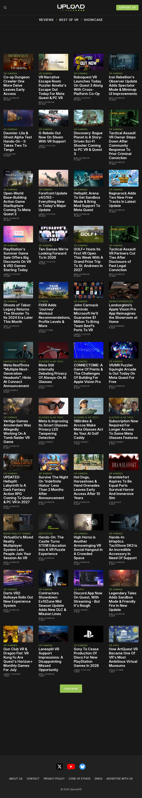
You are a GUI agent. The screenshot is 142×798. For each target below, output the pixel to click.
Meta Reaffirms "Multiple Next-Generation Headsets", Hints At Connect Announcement (17, 375)
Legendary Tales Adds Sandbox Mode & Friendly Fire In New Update (122, 601)
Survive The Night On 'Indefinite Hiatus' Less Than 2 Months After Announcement (53, 487)
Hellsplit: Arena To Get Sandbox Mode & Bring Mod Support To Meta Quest (87, 201)
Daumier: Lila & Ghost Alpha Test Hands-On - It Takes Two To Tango (17, 141)
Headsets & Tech (14, 361)
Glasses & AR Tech (51, 361)
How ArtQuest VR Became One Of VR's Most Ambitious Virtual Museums (123, 657)
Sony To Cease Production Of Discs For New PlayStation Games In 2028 (86, 657)
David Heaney (10, 390)
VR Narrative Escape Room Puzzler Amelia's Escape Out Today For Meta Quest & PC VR (52, 87)
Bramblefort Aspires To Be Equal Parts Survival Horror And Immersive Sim (121, 487)
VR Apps (79, 589)
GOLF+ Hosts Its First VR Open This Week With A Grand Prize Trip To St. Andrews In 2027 (88, 259)
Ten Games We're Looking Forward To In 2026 (53, 253)
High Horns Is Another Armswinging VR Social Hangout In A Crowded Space (88, 547)
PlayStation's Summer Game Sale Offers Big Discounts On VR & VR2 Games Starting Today (17, 259)
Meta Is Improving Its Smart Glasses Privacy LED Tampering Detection (53, 429)
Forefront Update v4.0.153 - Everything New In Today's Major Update (53, 201)
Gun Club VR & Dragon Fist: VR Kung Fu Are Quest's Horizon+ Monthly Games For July (18, 659)
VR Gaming (10, 73)
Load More (71, 688)
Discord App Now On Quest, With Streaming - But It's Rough (88, 599)
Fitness (43, 301)
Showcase (93, 20)
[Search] (5, 7)
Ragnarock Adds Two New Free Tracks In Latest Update (122, 199)
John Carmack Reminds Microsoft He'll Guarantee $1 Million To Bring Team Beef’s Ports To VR (86, 317)
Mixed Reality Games (17, 533)
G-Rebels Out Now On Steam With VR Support (52, 137)
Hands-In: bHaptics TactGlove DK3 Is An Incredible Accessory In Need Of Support (123, 547)
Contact (33, 778)
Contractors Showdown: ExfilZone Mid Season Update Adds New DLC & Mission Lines (52, 603)
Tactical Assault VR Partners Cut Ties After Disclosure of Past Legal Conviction (122, 259)
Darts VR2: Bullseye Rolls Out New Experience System (18, 599)
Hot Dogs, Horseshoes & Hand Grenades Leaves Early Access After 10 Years (87, 487)
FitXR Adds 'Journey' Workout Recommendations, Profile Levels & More (55, 315)
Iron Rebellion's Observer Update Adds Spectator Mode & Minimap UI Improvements (123, 85)
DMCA (98, 778)
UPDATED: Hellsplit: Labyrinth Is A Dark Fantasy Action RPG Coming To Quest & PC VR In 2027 (17, 489)
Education (45, 533)
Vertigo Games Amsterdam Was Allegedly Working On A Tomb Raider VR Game (17, 431)
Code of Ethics (80, 778)
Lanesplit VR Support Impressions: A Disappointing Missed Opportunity (51, 659)
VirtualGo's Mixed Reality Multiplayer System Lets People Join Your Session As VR (18, 547)
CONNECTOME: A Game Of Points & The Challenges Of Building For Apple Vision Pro (88, 373)
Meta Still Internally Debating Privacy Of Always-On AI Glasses (53, 373)
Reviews (46, 20)
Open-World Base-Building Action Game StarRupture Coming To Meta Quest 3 (17, 203)
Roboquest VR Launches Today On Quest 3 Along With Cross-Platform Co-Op (88, 85)
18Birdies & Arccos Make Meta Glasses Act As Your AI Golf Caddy (88, 429)
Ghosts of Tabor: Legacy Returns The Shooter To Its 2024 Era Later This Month (18, 313)
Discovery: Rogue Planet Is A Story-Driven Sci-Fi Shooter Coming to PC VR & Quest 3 (88, 143)
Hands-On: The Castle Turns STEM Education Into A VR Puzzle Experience (52, 545)
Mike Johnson (11, 98)
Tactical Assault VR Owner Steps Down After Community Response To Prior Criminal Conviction (122, 145)
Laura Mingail (117, 326)
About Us (16, 778)
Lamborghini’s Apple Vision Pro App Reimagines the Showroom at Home (123, 313)
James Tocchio (82, 98)
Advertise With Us (119, 778)
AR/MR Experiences (121, 301)
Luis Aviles (9, 154)
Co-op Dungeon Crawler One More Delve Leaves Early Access (16, 85)
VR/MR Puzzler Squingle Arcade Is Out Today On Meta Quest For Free (122, 373)
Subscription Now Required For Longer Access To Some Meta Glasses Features (123, 429)
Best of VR (68, 20)
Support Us (127, 7)
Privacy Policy (54, 778)
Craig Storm (46, 330)
